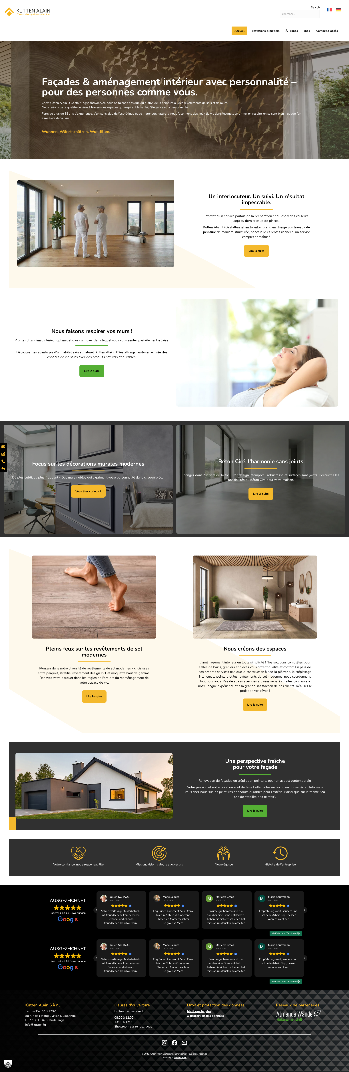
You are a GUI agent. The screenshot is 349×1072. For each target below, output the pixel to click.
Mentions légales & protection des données (205, 1013)
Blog (307, 31)
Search (315, 7)
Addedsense (180, 1057)
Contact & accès (327, 31)
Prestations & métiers (265, 31)
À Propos (292, 31)
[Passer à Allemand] (338, 10)
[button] (304, 910)
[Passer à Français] (329, 10)
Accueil (239, 31)
